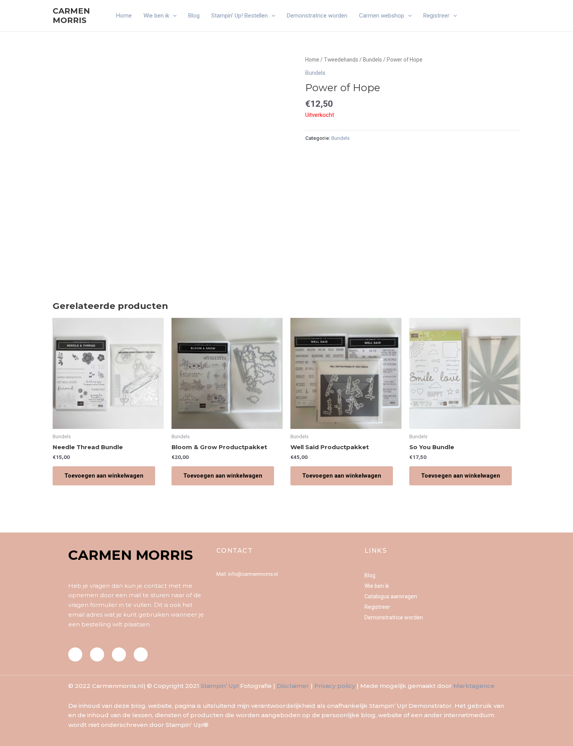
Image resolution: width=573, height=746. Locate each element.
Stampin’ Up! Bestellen (239, 15)
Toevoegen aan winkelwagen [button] (103, 475)
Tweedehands (341, 59)
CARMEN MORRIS (71, 15)
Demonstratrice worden (317, 15)
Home (124, 15)
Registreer (436, 15)
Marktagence (474, 686)
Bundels (372, 59)
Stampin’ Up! (220, 686)
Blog (194, 15)
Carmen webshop (381, 15)
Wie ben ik (156, 15)
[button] (173, 15)
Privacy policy (334, 686)
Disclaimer (293, 686)
